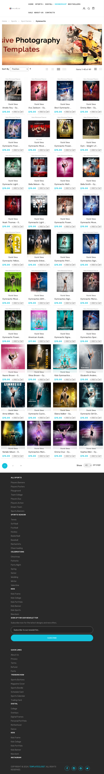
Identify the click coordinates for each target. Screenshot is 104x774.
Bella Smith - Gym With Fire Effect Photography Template (89, 184)
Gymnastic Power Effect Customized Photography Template (63, 146)
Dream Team (16, 507)
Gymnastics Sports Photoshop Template (89, 337)
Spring (13, 569)
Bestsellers (74, 4)
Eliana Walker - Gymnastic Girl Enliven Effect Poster (63, 414)
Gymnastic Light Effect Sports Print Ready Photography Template (37, 222)
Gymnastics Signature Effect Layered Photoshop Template (89, 261)
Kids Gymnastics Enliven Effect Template (63, 375)
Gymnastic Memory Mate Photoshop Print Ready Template (89, 299)
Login (84, 8)
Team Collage (17, 495)
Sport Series (26, 21)
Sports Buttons (18, 680)
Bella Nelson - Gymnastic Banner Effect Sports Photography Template (37, 184)
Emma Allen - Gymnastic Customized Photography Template (89, 108)
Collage (14, 709)
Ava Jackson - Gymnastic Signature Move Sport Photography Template (37, 108)
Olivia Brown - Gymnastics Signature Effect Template (37, 375)
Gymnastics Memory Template (37, 452)
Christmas (15, 557)
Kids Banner (16, 606)
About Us (15, 655)
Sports (39, 4)
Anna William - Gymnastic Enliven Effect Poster (11, 414)
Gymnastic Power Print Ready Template (11, 337)
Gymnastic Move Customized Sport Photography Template (37, 146)
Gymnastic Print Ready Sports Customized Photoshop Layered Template (63, 261)
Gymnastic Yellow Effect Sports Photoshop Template (11, 261)
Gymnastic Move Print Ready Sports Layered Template (11, 299)
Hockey (14, 532)
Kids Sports (16, 610)
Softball (14, 524)
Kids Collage (16, 598)
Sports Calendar (18, 696)
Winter (14, 581)
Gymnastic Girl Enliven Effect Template (89, 414)
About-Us (38, 13)
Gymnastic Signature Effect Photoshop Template (63, 337)
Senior (13, 573)
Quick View (13, 104)
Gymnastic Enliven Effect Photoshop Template (37, 261)
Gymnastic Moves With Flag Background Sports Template (89, 222)
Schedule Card (17, 692)
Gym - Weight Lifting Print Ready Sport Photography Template (89, 146)
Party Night (16, 565)
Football (14, 528)
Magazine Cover (18, 684)
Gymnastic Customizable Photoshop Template (37, 414)
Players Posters (18, 487)
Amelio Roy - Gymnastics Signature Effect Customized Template (11, 108)
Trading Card (16, 700)
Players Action (17, 503)
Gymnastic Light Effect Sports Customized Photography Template (11, 184)
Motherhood (16, 725)
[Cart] (93, 8)
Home (30, 4)
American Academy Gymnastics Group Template (37, 337)
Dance (13, 729)
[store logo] (15, 8)
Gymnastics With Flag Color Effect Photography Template (37, 299)
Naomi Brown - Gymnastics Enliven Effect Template (11, 375)
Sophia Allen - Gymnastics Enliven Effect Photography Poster (89, 452)
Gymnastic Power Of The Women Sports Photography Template (63, 222)
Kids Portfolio (17, 602)
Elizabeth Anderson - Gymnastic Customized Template (89, 375)
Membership (61, 4)
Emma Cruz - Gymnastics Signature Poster (63, 452)
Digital (48, 4)
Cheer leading (17, 548)
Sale (30, 13)
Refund (14, 667)
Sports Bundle (17, 688)
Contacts (50, 13)
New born (15, 614)
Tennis (14, 520)
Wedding (14, 577)
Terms (13, 663)
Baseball (14, 540)
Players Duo (16, 499)
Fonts (13, 671)
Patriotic (15, 561)
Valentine (15, 585)
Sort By (5, 69)
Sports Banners (17, 511)
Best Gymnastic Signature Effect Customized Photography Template (63, 108)
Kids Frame (15, 594)
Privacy (14, 659)
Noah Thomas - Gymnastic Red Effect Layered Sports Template (11, 222)
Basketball (15, 536)
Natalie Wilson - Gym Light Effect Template (11, 452)
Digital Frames (17, 717)
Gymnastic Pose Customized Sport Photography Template (11, 146)
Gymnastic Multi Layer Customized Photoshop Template (63, 184)
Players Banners (18, 482)
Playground (16, 491)
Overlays (14, 713)
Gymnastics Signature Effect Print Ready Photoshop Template (63, 299)
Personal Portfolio (19, 721)
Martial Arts (16, 544)
